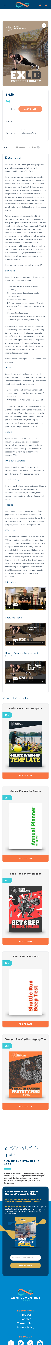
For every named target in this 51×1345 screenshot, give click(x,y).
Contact (25, 1319)
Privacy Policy (25, 1327)
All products (27, 133)
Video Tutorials (20, 147)
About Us (26, 1314)
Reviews (33, 147)
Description (8, 147)
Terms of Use (25, 1323)
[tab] (8, 147)
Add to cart (30, 109)
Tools (34, 133)
